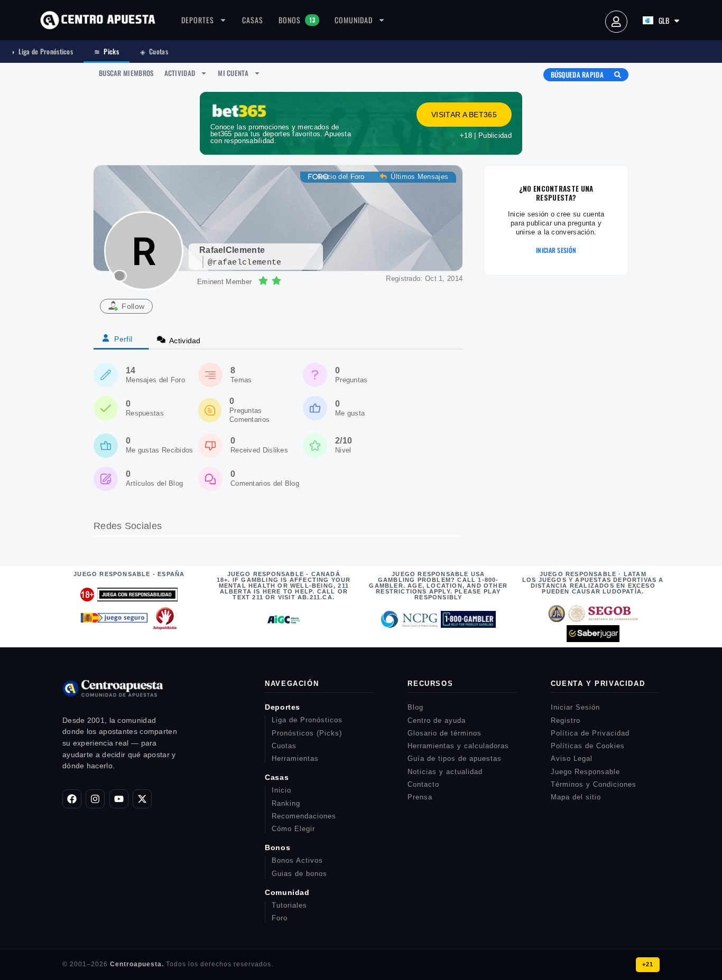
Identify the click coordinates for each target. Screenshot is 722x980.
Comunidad (354, 19)
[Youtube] (118, 798)
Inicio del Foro (341, 177)
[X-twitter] (142, 798)
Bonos (297, 19)
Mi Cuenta (233, 73)
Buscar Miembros (126, 73)
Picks (106, 51)
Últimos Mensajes (418, 177)
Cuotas (154, 51)
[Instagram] (95, 798)
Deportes (197, 19)
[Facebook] (71, 798)
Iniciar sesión (556, 250)
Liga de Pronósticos (42, 51)
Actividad (180, 73)
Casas (252, 19)
